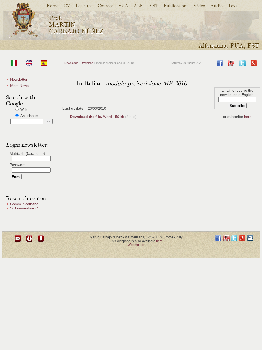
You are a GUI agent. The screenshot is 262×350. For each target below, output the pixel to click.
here (248, 117)
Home (52, 5)
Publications (175, 5)
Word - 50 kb (97, 117)
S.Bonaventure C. (24, 208)
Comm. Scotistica (24, 204)
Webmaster (136, 245)
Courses (105, 5)
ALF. (139, 5)
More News (19, 86)
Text (232, 5)
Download (87, 62)
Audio (216, 5)
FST (153, 5)
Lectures (83, 5)
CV (66, 5)
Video (199, 5)
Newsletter (18, 79)
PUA (123, 5)
